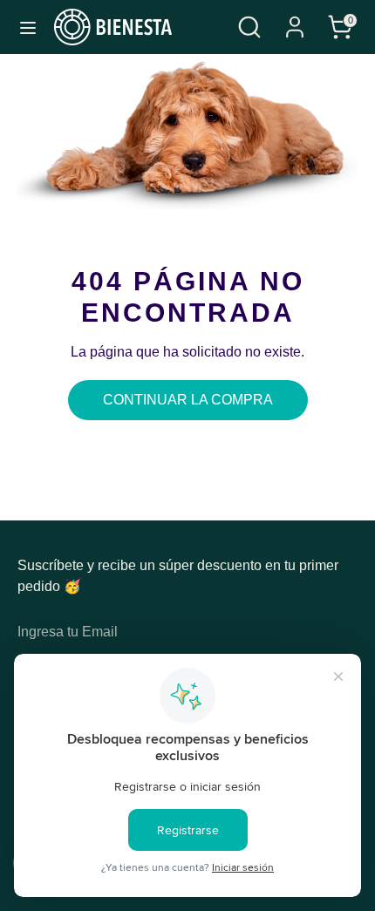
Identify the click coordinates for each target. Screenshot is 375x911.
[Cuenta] (294, 19)
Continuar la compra (188, 399)
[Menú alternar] (27, 27)
